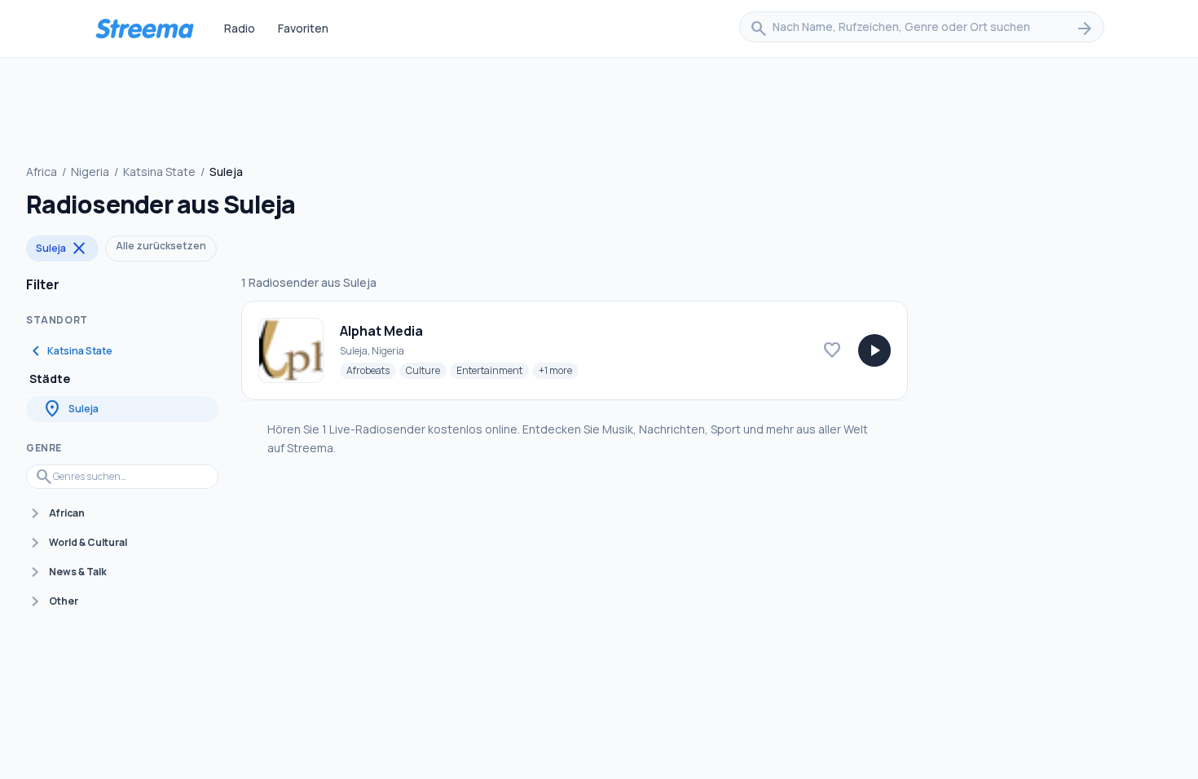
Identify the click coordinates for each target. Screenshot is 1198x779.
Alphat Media (381, 331)
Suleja (62, 248)
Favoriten (303, 28)
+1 (559, 370)
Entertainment (492, 370)
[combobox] (921, 28)
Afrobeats (371, 370)
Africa (41, 171)
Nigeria (90, 171)
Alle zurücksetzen (161, 246)
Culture (426, 370)
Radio (239, 28)
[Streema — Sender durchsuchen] (144, 28)
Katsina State (159, 171)
